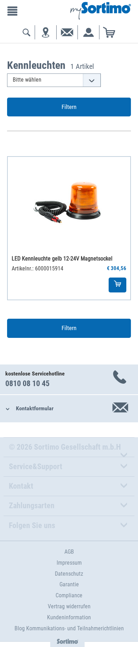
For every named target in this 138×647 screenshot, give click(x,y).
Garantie (69, 584)
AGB (69, 551)
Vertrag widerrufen (69, 606)
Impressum (69, 562)
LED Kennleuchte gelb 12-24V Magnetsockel (62, 258)
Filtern (69, 106)
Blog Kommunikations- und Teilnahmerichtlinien (69, 628)
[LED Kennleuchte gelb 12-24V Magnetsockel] (69, 203)
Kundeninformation (69, 617)
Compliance (69, 595)
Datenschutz (69, 573)
